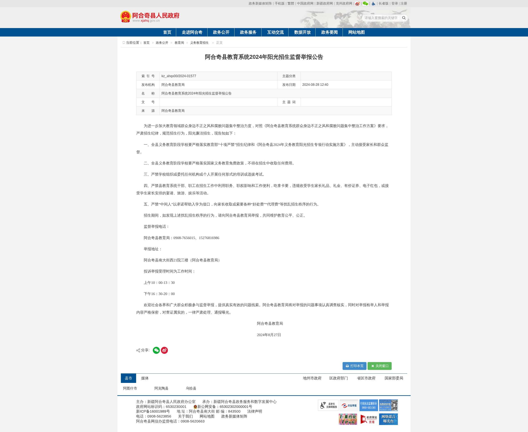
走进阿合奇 (192, 32)
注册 (404, 3)
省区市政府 (366, 378)
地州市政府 (312, 378)
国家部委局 (394, 378)
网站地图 (356, 32)
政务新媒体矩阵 (260, 3)
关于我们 (185, 416)
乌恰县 (191, 388)
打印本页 (357, 366)
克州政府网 (344, 3)
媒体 (145, 378)
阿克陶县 (161, 388)
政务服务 (248, 32)
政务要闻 (329, 32)
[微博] (357, 3)
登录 (394, 3)
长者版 (384, 3)
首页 (167, 32)
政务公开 (221, 32)
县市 (128, 378)
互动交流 (275, 32)
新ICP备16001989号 (153, 411)
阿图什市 (130, 388)
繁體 (291, 3)
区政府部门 (338, 378)
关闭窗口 (382, 366)
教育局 (179, 42)
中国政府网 (305, 3)
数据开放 (302, 32)
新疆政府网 (324, 3)
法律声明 (254, 411)
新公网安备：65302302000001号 (224, 407)
